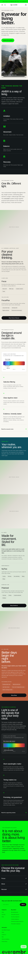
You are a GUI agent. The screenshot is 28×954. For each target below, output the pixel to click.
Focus (14, 878)
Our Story (3, 914)
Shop (3, 912)
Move (14, 884)
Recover (14, 889)
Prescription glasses (15, 914)
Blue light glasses (14, 912)
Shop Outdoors (14, 605)
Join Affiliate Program (6, 930)
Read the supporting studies (8, 812)
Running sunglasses (15, 916)
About (3, 932)
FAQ (2, 936)
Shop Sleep (14, 695)
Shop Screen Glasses (14, 317)
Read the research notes (7, 429)
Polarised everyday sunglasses (17, 921)
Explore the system (8, 40)
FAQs (3, 916)
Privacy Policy (4, 941)
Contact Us (4, 934)
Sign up (23, 904)
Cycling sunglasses (15, 919)
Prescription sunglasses (16, 923)
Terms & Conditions (5, 939)
